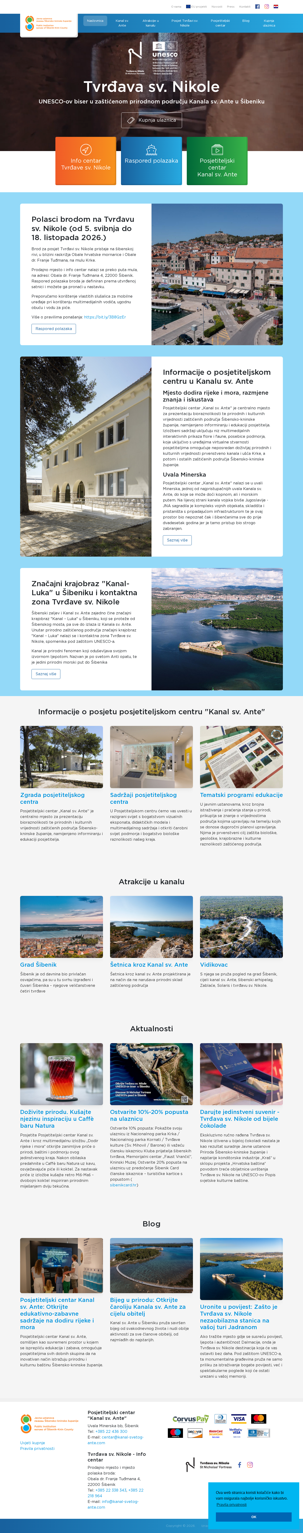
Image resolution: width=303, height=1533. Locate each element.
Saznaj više (177, 540)
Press (231, 6)
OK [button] (253, 1517)
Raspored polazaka (151, 161)
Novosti (217, 6)
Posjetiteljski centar (220, 23)
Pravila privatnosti (37, 1449)
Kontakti (244, 6)
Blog (246, 20)
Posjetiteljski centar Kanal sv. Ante (217, 168)
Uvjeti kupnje (32, 1443)
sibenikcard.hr (123, 1185)
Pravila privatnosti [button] (232, 1505)
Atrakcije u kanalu (151, 23)
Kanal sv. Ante (122, 23)
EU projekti (199, 6)
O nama (176, 6)
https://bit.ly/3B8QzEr (105, 317)
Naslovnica (95, 20)
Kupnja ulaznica (269, 23)
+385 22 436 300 (111, 1432)
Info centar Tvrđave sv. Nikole (86, 164)
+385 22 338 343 (110, 1490)
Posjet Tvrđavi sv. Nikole (185, 23)
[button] (276, 6)
